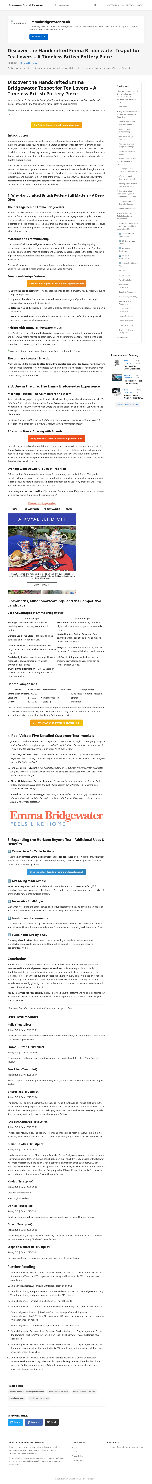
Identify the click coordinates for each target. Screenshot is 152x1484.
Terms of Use (77, 1460)
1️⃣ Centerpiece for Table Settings (126, 234)
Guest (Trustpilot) (126, 325)
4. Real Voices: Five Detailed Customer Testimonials (124, 216)
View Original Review (23, 1039)
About (141, 5)
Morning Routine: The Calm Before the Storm (128, 170)
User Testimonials (124, 275)
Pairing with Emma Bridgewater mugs (126, 145)
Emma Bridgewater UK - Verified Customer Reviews (35, 1306)
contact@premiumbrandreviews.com (126, 1447)
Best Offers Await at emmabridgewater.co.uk (56, 722)
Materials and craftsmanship (124, 130)
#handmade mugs (102, 68)
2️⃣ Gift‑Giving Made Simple (127, 242)
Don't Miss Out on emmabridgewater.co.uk (56, 125)
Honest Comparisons (127, 208)
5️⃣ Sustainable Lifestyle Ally (128, 264)
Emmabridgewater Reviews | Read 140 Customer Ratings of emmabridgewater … (50, 1312)
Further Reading (123, 337)
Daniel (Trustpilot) (126, 321)
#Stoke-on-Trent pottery (122, 68)
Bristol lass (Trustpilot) (128, 296)
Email (53, 1422)
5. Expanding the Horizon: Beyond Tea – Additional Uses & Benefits (127, 226)
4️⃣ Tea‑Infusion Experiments (125, 257)
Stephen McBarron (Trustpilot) (126, 331)
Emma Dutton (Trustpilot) (124, 285)
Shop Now (37, 36)
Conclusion (121, 270)
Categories (113, 5)
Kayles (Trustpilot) (126, 316)
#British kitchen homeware (81, 68)
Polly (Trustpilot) (125, 280)
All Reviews (128, 5)
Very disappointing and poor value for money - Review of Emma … (43, 1291)
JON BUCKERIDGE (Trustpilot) (126, 302)
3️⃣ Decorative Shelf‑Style (124, 249)
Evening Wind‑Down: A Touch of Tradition (128, 184)
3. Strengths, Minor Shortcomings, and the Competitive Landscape (126, 194)
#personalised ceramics (57, 68)
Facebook (35, 1422)
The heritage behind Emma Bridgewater (127, 122)
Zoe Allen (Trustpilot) (127, 292)
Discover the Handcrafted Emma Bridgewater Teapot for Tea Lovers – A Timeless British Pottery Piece (127, 96)
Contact (75, 1451)
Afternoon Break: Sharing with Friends (127, 177)
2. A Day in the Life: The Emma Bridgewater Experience (126, 161)
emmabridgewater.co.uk (46, 996)
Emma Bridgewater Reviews (24, 1300)
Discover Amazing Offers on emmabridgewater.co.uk (56, 283)
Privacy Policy (77, 1456)
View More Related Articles (128, 404)
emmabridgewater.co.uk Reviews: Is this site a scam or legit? (40, 1285)
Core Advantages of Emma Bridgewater (127, 202)
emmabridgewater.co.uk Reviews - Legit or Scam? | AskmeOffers (42, 1325)
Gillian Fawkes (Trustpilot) (124, 309)
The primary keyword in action (128, 152)
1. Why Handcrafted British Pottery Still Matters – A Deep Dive (128, 114)
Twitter (17, 1422)
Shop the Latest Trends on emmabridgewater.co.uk (56, 871)
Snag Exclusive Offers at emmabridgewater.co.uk (56, 438)
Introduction (122, 107)
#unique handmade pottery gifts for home (27, 68)
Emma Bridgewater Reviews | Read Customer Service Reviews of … (43, 1272)
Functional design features (126, 137)
